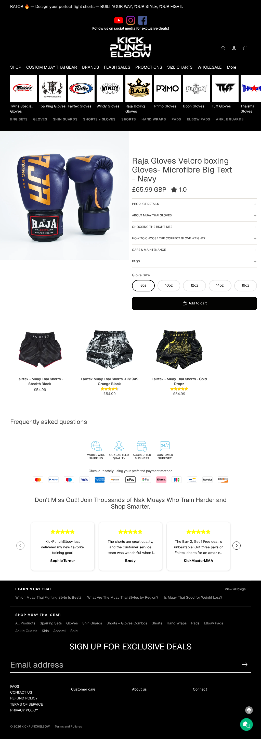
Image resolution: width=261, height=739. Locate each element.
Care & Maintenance (149, 250)
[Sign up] (245, 665)
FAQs (136, 261)
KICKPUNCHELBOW (36, 726)
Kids (45, 631)
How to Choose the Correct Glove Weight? (168, 238)
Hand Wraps (153, 119)
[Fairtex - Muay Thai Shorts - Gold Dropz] (179, 349)
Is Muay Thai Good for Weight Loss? (193, 597)
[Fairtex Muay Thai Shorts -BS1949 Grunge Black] (109, 349)
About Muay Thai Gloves (152, 215)
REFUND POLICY (23, 698)
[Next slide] (245, 94)
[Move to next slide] (238, 545)
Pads (176, 119)
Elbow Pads (198, 119)
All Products (25, 623)
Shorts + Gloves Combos (127, 623)
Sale (74, 631)
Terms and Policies (68, 726)
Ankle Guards (230, 119)
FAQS (14, 686)
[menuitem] (231, 67)
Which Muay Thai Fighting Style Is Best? (48, 597)
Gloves (40, 119)
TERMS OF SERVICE (26, 704)
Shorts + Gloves (99, 119)
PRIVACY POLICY (24, 710)
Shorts (128, 119)
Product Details (145, 204)
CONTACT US (21, 692)
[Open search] (223, 48)
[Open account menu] (234, 48)
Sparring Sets (51, 623)
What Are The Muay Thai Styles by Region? (122, 597)
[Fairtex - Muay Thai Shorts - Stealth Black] (39, 349)
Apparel (59, 631)
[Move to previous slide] (22, 545)
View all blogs (235, 589)
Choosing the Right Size (152, 227)
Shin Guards (65, 119)
